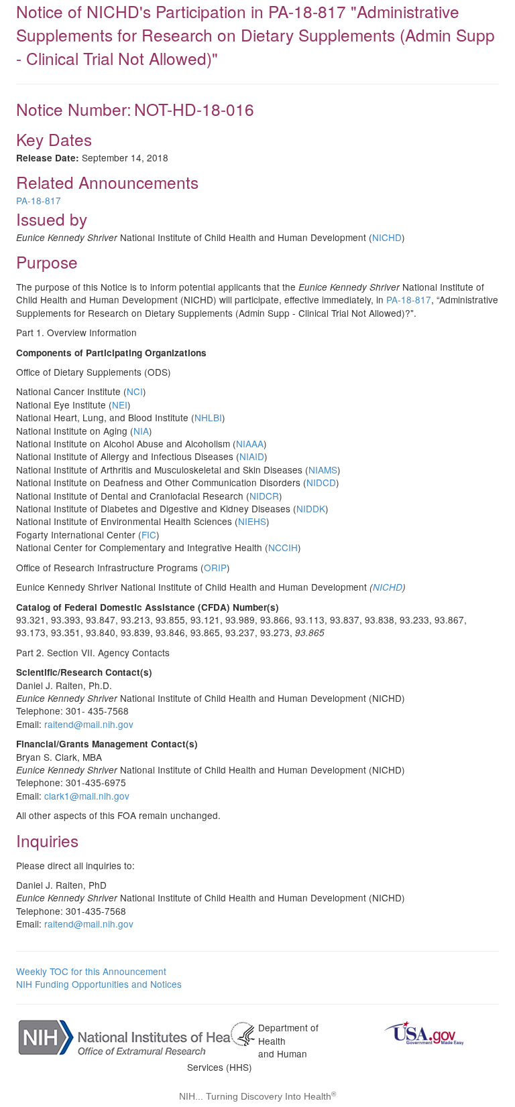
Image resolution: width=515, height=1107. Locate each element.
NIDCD (321, 482)
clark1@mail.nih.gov (86, 795)
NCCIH (283, 547)
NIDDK (310, 508)
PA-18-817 (38, 200)
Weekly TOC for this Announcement (91, 971)
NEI (119, 404)
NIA (141, 430)
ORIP (215, 567)
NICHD (387, 237)
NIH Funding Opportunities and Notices (99, 983)
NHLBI (208, 417)
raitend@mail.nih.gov (88, 724)
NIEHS (252, 521)
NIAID (251, 456)
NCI (135, 391)
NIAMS (322, 469)
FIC (148, 534)
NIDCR (264, 495)
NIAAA (250, 443)
